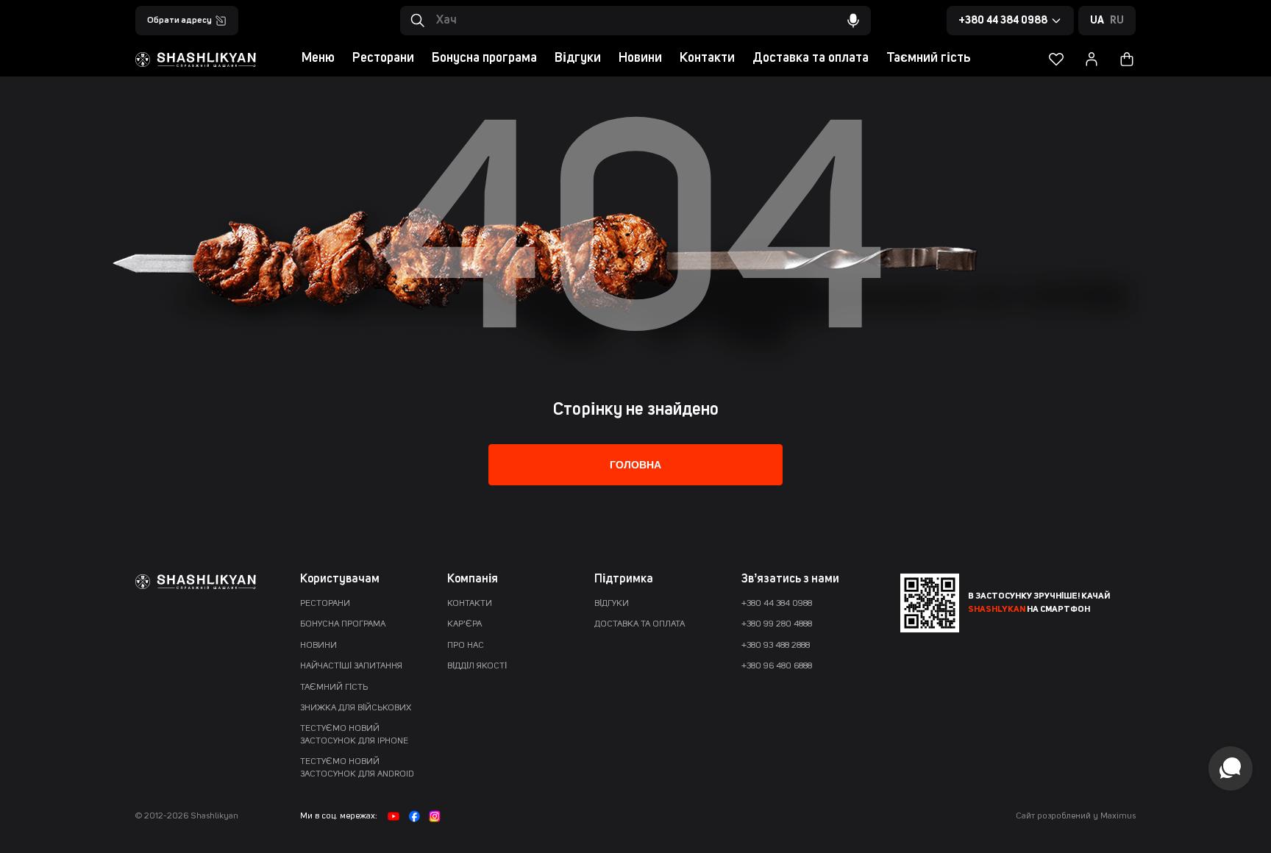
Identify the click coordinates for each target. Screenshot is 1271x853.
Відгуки (578, 58)
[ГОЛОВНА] (635, 479)
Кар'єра (464, 624)
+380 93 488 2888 (775, 645)
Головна (635, 465)
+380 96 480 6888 (776, 666)
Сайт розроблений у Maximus (1076, 816)
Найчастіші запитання (351, 666)
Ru (1117, 20)
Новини (640, 58)
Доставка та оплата (810, 58)
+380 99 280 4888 (776, 624)
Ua (1097, 20)
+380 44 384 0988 (776, 603)
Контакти (707, 58)
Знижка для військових (355, 708)
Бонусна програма (484, 58)
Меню (318, 58)
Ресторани (383, 58)
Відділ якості (477, 666)
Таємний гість (928, 58)
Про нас (465, 645)
